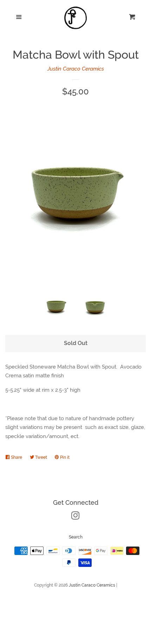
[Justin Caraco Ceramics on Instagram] (75, 517)
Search (76, 537)
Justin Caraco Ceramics (75, 69)
